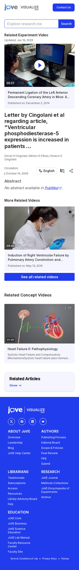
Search (66, 24)
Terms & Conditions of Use (24, 558)
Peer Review (49, 453)
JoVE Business (17, 523)
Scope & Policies (52, 447)
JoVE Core (14, 518)
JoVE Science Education (16, 530)
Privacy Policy (49, 558)
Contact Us (64, 7)
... (28, 146)
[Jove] (11, 7)
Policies (65, 558)
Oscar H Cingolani (15, 155)
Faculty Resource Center (19, 544)
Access (13, 488)
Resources (15, 493)
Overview (14, 437)
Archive (46, 497)
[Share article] (71, 170)
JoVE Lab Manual (19, 537)
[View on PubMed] (62, 170)
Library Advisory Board (22, 499)
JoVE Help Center (19, 453)
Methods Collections (54, 483)
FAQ (44, 458)
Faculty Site (15, 551)
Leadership (15, 442)
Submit (45, 463)
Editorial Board (50, 442)
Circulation (11, 168)
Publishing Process (53, 437)
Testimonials (16, 477)
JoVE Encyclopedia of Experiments (55, 490)
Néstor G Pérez (38, 155)
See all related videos (39, 277)
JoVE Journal (49, 477)
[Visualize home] (30, 7)
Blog (11, 447)
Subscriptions (17, 483)
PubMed (51, 188)
